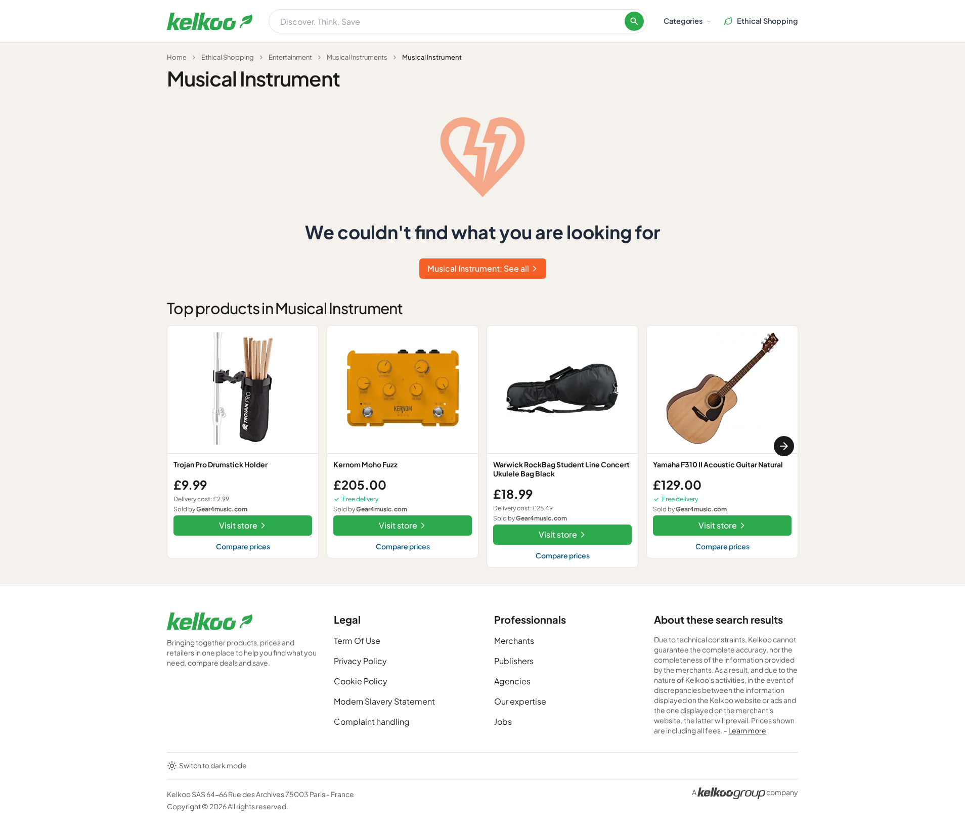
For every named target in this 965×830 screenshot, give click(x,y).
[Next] (784, 446)
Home (177, 57)
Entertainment (290, 57)
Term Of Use (357, 640)
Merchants (514, 640)
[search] (634, 21)
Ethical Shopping (227, 57)
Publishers (514, 661)
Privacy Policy (360, 661)
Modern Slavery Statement (384, 701)
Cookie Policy (360, 681)
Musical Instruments (357, 57)
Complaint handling (372, 721)
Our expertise (520, 701)
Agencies (512, 681)
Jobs (503, 721)
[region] (482, 446)
